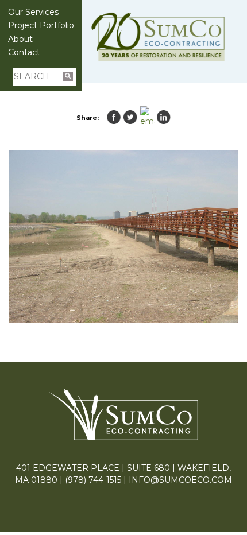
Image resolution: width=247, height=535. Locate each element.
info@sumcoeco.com (180, 480)
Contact (24, 52)
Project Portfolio (41, 25)
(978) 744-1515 (93, 480)
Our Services (33, 12)
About (20, 39)
